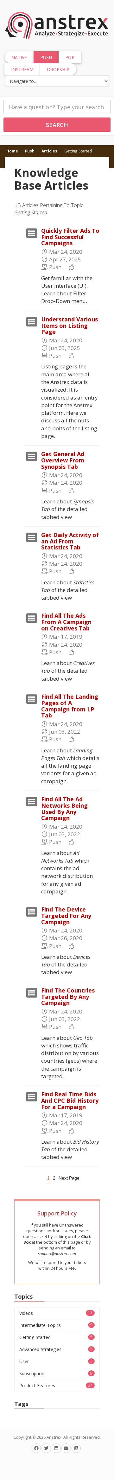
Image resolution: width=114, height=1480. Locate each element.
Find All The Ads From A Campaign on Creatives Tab (66, 622)
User (55, 1361)
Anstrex (54, 1437)
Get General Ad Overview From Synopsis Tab (62, 460)
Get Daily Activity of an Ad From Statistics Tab (70, 541)
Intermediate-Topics (55, 1325)
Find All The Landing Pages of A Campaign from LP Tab (69, 706)
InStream (22, 69)
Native (19, 57)
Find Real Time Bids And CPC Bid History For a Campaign (69, 1100)
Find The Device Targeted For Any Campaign (66, 915)
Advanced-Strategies (55, 1349)
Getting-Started (55, 1337)
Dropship (58, 69)
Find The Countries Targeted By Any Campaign (68, 996)
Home (12, 150)
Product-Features (55, 1385)
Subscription (55, 1373)
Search (57, 125)
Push (30, 150)
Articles (49, 150)
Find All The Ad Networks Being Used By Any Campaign (64, 808)
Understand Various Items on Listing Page (69, 325)
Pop (69, 57)
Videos (55, 1313)
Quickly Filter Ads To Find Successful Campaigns (70, 237)
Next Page (69, 1178)
